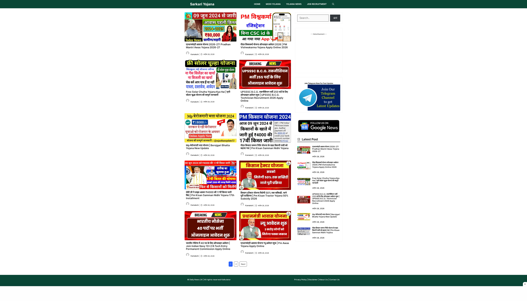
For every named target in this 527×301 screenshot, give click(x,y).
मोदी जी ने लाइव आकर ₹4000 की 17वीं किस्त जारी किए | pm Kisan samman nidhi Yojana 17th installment (210, 195)
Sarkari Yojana (202, 4)
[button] (333, 4)
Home (257, 4)
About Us (323, 279)
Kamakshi (195, 54)
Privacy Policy (300, 279)
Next (243, 264)
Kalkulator (226, 279)
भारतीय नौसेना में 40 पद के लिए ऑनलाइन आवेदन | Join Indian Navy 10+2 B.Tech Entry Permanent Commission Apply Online (208, 246)
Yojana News (294, 4)
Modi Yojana (273, 4)
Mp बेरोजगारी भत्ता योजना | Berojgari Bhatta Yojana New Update (208, 147)
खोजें (335, 18)
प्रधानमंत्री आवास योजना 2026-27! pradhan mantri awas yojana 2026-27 (208, 46)
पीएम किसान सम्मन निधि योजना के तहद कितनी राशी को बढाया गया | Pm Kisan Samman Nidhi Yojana (264, 147)
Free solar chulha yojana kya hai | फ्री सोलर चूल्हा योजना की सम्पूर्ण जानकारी (208, 93)
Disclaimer (313, 279)
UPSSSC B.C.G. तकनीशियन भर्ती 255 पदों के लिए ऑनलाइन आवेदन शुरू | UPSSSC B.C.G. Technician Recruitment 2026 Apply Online (264, 96)
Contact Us (334, 279)
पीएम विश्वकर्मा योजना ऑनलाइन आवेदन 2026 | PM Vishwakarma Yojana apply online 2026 (264, 46)
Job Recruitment (317, 4)
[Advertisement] (319, 52)
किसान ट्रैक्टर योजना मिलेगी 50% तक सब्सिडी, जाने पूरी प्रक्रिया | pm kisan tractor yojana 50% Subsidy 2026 (264, 195)
